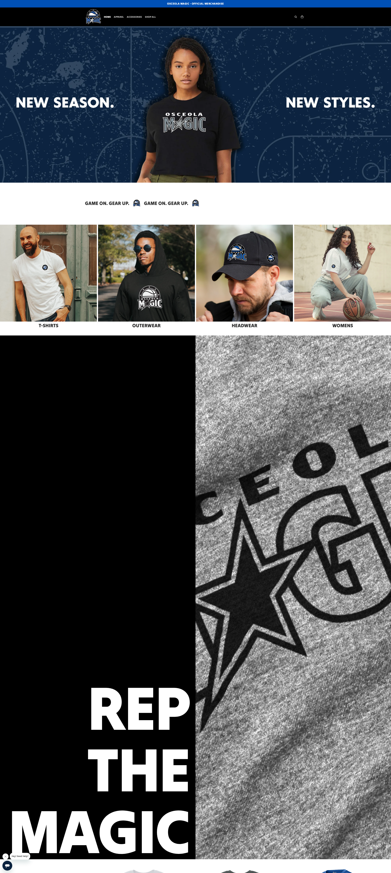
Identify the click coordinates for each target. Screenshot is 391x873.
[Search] (295, 16)
